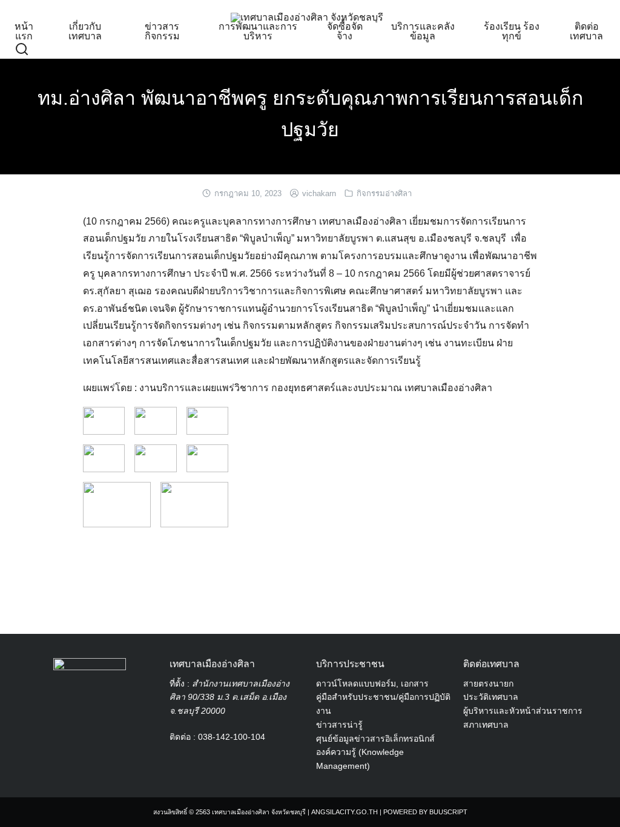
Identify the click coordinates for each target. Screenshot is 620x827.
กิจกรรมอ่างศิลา (384, 193)
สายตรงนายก (488, 683)
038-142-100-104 (231, 737)
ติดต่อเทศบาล (586, 31)
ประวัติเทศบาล (490, 697)
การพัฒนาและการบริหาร (258, 31)
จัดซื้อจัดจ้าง (345, 31)
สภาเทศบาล (486, 725)
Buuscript (448, 811)
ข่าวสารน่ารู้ (339, 725)
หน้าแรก (24, 31)
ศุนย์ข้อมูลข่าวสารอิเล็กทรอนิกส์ (375, 738)
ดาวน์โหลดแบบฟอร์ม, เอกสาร (372, 683)
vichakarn (319, 193)
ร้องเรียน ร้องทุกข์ (511, 31)
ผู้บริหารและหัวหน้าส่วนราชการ (522, 711)
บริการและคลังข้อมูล (423, 31)
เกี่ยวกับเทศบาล (85, 31)
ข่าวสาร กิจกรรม (162, 31)
